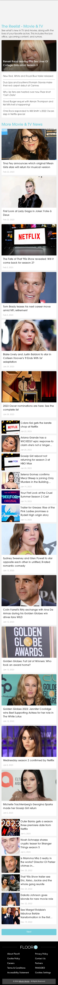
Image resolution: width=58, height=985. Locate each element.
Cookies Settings (43, 972)
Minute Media (24, 981)
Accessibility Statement (18, 972)
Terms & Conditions (16, 967)
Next (29, 932)
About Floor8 (13, 953)
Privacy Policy (41, 953)
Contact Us (40, 958)
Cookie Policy (13, 958)
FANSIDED (40, 967)
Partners (39, 963)
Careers (10, 963)
